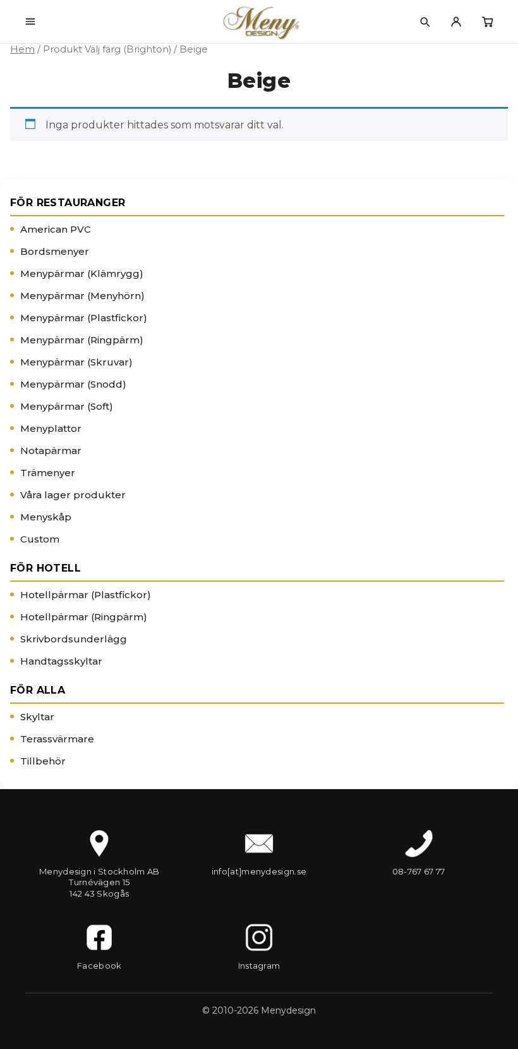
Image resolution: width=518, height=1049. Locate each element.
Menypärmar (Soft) (66, 406)
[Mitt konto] (456, 21)
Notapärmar (50, 451)
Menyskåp (45, 517)
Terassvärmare (57, 739)
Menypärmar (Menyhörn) (82, 296)
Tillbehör (43, 761)
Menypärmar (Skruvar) (76, 362)
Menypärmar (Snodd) (73, 384)
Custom (39, 539)
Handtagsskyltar (61, 661)
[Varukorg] (487, 21)
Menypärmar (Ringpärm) (81, 340)
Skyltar (37, 717)
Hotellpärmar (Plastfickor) (85, 595)
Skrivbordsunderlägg (73, 639)
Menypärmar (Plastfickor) (83, 318)
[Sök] (424, 21)
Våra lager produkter (73, 495)
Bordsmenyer (54, 251)
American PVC (55, 229)
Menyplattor (50, 428)
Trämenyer (47, 473)
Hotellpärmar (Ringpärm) (83, 617)
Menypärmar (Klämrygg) (81, 273)
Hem (22, 49)
